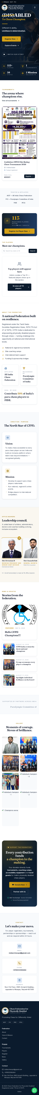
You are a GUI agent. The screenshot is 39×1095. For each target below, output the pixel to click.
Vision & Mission (7, 1035)
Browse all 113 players (18, 287)
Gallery (4, 1060)
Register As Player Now (18, 231)
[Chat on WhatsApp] (34, 1090)
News (4, 1057)
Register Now (10, 39)
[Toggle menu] (35, 7)
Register (29, 176)
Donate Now (20, 885)
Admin (20, 1091)
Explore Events (10, 45)
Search (32, 251)
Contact (4, 1038)
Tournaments (6, 1048)
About (4, 1032)
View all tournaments (9, 100)
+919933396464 (9, 1072)
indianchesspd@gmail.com (13, 1069)
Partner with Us (20, 892)
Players (4, 1051)
